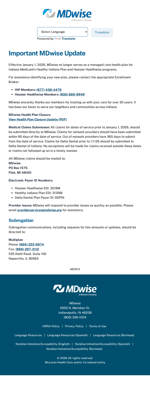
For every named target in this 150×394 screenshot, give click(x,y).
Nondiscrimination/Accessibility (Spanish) (102, 344)
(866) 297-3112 (27, 249)
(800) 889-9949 (72, 94)
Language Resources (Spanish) (67, 335)
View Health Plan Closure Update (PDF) (38, 119)
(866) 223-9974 (31, 244)
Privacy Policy (74, 326)
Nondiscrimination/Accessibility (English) (43, 344)
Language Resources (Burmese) (113, 335)
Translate (68, 38)
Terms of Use (97, 326)
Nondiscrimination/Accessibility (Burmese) (74, 348)
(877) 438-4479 (49, 90)
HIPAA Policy (51, 326)
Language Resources (28, 335)
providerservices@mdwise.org (39, 210)
